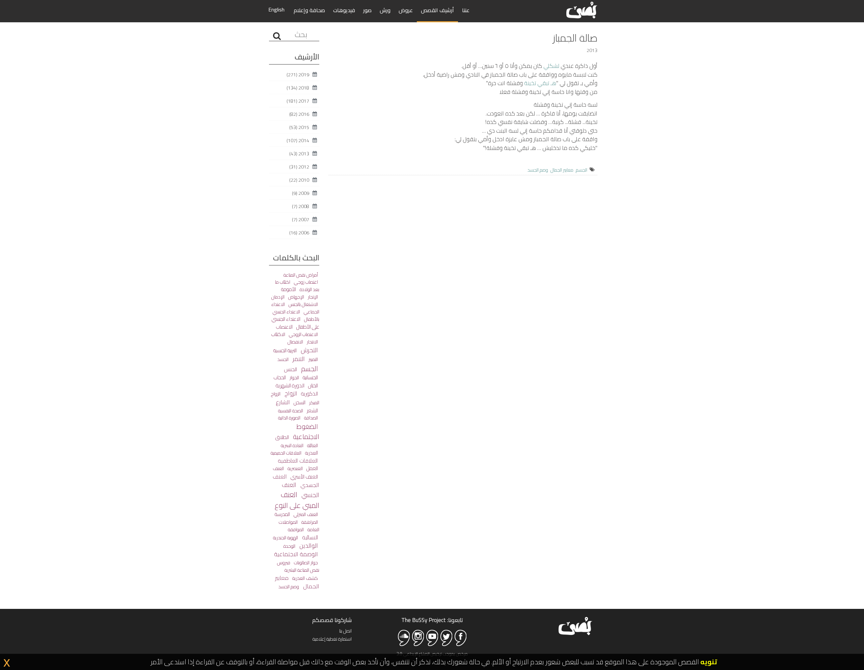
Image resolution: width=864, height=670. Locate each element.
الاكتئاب (278, 334)
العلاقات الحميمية (286, 452)
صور (367, 10)
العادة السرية (292, 445)
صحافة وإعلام (309, 10)
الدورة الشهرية (290, 385)
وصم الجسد (538, 169)
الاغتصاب (284, 326)
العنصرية (295, 468)
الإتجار (312, 296)
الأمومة (288, 289)
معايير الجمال (561, 169)
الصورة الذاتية (289, 417)
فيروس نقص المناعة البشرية (298, 566)
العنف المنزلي (305, 514)
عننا (465, 10)
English (276, 9)
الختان (312, 385)
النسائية (309, 537)
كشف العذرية (304, 578)
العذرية (311, 452)
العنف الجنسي (300, 489)
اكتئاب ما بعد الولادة (297, 286)
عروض (406, 10)
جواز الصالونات (305, 562)
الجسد (283, 359)
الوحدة (289, 546)
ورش (385, 10)
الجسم (581, 169)
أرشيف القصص (437, 10)
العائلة (312, 445)
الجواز (294, 377)
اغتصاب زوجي (305, 282)
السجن (299, 402)
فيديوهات (344, 10)
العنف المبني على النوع (297, 500)
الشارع (283, 402)
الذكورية (309, 393)
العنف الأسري (304, 477)
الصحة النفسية (290, 410)
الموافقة (296, 529)
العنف (278, 468)
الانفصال (295, 341)
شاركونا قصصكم (332, 620)
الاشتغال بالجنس (303, 304)
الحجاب (280, 377)
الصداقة (310, 417)
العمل (311, 468)
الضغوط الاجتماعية (305, 431)
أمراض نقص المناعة (301, 274)
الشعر (312, 410)
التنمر (298, 358)
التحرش (308, 350)
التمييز (312, 359)
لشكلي (551, 65)
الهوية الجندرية (285, 537)
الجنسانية (310, 377)
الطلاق (282, 437)
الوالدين (308, 545)
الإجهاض (295, 296)
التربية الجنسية (285, 350)
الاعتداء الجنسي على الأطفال (295, 322)
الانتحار (312, 341)
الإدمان (278, 296)
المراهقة (309, 521)
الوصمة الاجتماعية (296, 554)
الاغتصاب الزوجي (303, 334)
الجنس (290, 369)
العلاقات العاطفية (298, 461)
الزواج (290, 393)
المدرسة (282, 514)
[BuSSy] (581, 9)
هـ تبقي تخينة (540, 83)
